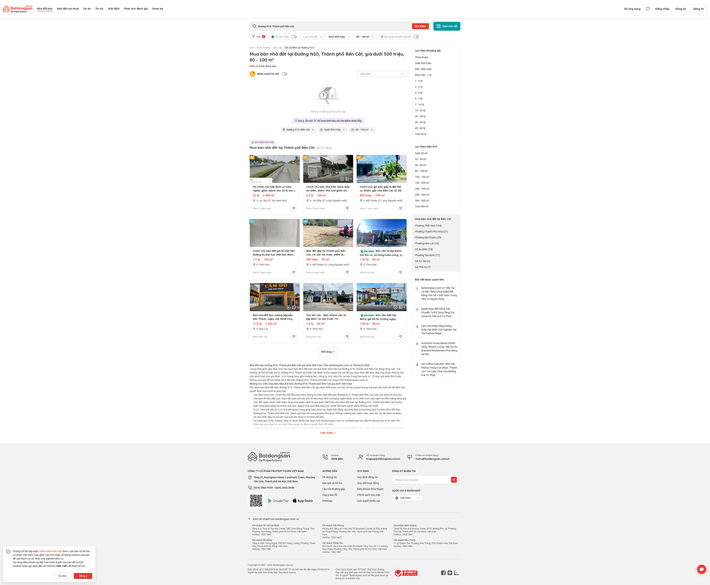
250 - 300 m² (422, 194)
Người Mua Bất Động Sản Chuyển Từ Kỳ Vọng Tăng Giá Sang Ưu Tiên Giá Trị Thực (437, 312)
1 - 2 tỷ (418, 81)
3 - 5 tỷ (418, 92)
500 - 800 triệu (423, 69)
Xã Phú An (423, 267)
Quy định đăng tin (367, 477)
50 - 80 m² (421, 165)
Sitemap (327, 500)
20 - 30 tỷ (420, 116)
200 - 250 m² (422, 188)
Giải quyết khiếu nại (368, 500)
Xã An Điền (424, 249)
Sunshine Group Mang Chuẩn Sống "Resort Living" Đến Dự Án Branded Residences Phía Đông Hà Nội (439, 348)
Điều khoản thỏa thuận (370, 489)
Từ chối (62, 576)
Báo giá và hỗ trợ (332, 483)
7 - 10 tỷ (419, 104)
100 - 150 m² (422, 177)
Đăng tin (698, 9)
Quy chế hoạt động (368, 483)
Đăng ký (680, 9)
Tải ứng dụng (632, 9)
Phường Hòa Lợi (427, 243)
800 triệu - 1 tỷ (423, 75)
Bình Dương (263, 47)
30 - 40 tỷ (420, 122)
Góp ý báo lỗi (329, 495)
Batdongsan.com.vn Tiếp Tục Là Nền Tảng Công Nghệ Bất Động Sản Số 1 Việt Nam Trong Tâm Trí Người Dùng (439, 293)
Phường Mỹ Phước (428, 237)
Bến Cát (277, 47)
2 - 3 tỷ (418, 86)
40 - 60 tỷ (420, 128)
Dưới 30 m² (421, 153)
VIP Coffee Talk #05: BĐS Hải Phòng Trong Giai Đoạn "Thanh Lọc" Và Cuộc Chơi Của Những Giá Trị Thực (439, 369)
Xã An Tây (422, 261)
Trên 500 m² (422, 206)
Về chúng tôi (329, 477)
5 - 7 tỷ (418, 98)
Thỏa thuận (421, 57)
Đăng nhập (662, 9)
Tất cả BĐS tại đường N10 (299, 47)
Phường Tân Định (427, 255)
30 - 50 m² (421, 159)
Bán (252, 47)
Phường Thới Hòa (428, 225)
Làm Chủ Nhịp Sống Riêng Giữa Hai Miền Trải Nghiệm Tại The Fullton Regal (439, 329)
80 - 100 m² (421, 171)
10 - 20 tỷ (420, 110)
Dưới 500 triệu (423, 63)
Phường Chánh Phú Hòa (431, 231)
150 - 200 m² (422, 182)
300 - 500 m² (422, 200)
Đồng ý (83, 576)
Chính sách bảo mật (368, 495)
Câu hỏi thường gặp (333, 489)
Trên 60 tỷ (420, 134)
